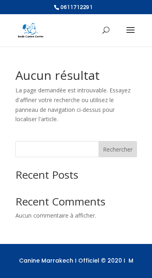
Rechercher (118, 149)
